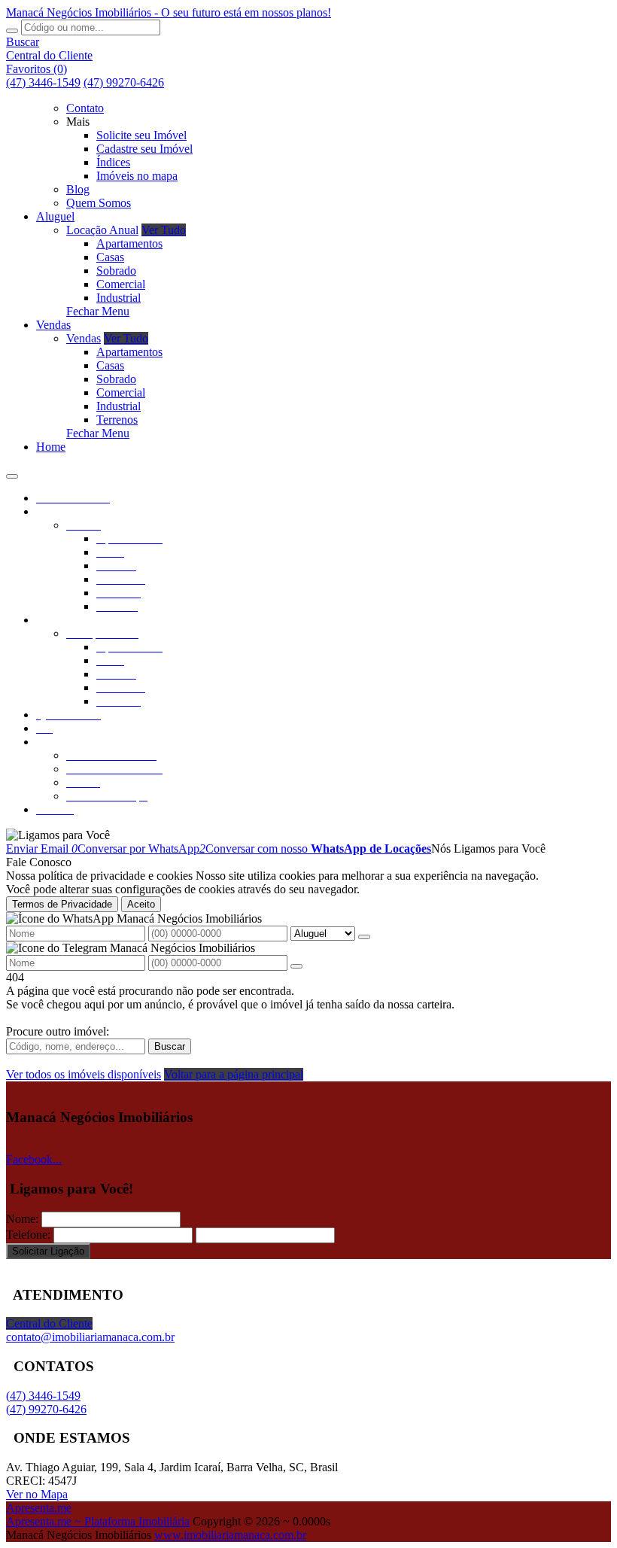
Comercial (120, 284)
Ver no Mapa (37, 1494)
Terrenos (117, 419)
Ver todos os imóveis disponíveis (83, 1074)
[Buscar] (12, 31)
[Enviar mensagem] (364, 937)
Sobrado (116, 270)
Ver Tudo (163, 230)
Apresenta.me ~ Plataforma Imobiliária (98, 1521)
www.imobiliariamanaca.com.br (230, 1534)
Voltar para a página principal (233, 1074)
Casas (110, 257)
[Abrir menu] (12, 472)
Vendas (83, 338)
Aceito (141, 904)
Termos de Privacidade (62, 904)
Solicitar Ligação (48, 1251)
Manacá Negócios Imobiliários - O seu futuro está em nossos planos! (168, 12)
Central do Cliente (49, 1323)
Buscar (169, 1046)
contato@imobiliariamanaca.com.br (90, 1337)
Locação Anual (102, 230)
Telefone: (28, 1234)
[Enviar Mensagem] (296, 966)
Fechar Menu (97, 311)
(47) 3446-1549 (43, 82)
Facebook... (34, 1159)
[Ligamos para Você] (58, 835)
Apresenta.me (38, 1507)
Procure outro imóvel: (57, 1031)
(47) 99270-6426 (124, 82)
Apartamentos (129, 243)
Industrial (118, 297)
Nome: (22, 1218)
